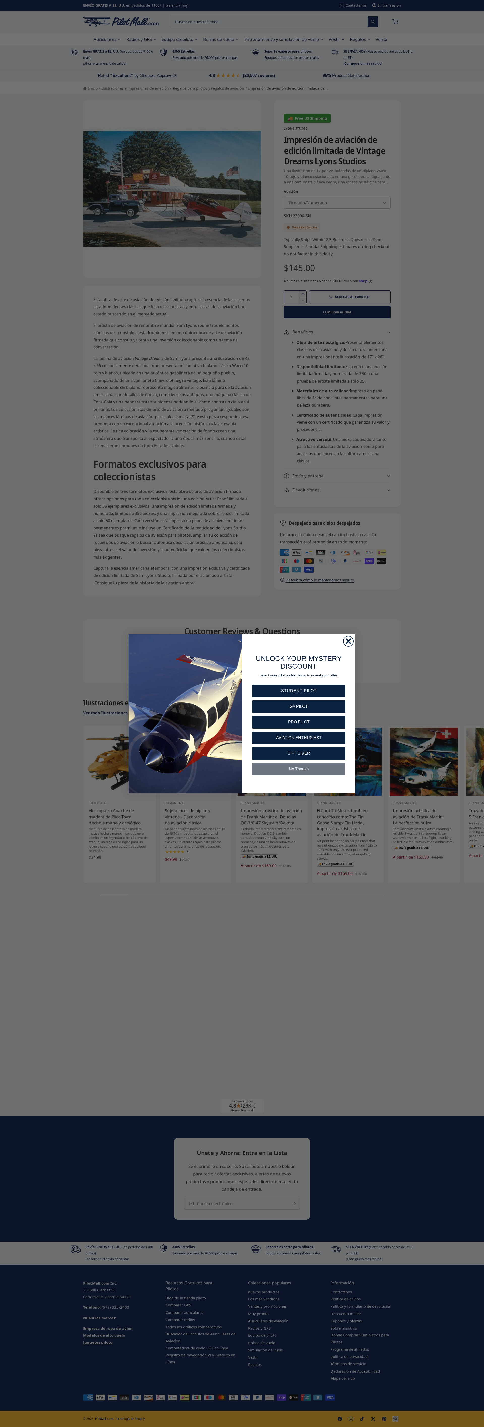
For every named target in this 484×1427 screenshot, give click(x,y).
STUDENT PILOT (299, 691)
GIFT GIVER (298, 753)
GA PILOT (299, 706)
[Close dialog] (348, 641)
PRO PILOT (299, 722)
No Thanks (299, 769)
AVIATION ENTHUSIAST (299, 738)
